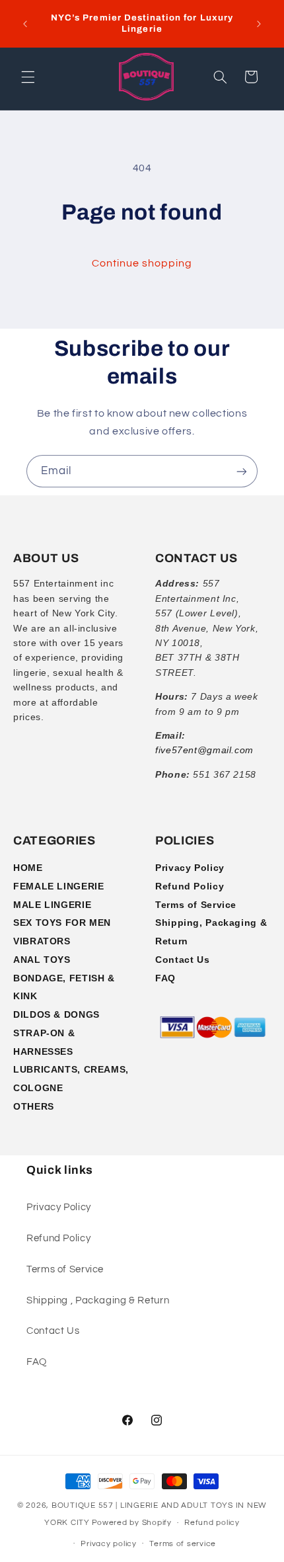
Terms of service (182, 1543)
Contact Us (182, 959)
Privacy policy (108, 1543)
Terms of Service (195, 904)
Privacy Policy (190, 867)
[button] (28, 77)
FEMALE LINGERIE (58, 886)
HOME (28, 867)
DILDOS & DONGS (56, 1014)
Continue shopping (142, 263)
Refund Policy (189, 886)
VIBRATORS (42, 941)
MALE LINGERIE (52, 904)
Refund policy (212, 1522)
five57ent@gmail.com (204, 750)
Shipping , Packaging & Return (97, 1300)
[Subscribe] (242, 471)
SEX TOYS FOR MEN (62, 922)
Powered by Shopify (132, 1522)
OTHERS (33, 1106)
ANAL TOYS (42, 959)
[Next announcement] (258, 23)
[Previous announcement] (25, 23)
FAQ (165, 978)
